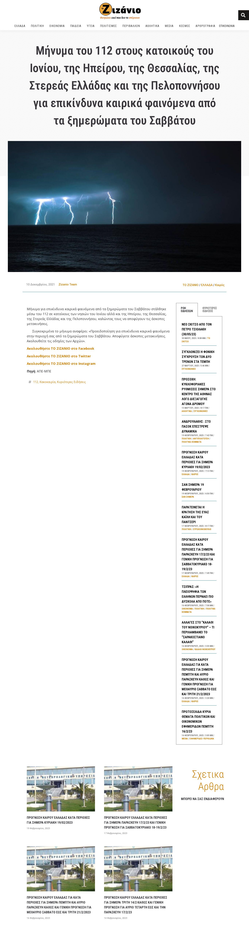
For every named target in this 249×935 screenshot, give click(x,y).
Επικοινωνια (227, 26)
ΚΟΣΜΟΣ (184, 26)
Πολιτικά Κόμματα (191, 442)
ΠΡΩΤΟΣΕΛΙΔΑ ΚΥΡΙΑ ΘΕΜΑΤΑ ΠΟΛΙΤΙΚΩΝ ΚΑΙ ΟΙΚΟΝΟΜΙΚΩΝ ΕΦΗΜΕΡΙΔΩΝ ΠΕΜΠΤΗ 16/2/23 (198, 721)
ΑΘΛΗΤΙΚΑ (152, 26)
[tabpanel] (199, 530)
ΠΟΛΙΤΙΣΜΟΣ (108, 26)
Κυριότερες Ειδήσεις (71, 382)
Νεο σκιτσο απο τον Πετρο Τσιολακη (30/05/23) (197, 329)
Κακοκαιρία (47, 382)
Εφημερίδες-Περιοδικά (202, 738)
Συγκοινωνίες (189, 369)
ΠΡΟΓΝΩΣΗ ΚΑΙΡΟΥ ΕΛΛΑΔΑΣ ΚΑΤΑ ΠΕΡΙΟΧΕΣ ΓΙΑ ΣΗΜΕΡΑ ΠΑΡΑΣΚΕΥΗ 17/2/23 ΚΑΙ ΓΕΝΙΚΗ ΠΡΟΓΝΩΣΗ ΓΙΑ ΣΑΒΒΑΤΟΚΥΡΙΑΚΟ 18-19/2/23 (198, 554)
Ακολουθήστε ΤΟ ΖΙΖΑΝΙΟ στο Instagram (61, 363)
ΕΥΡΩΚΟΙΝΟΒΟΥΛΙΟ (202, 529)
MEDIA (169, 26)
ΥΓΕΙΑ (91, 26)
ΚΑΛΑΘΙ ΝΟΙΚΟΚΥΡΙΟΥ (205, 649)
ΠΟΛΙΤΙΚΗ (37, 26)
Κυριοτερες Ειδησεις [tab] (210, 309)
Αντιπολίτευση (201, 438)
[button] (243, 15)
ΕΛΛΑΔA (19, 26)
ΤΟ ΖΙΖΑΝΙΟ (191, 285)
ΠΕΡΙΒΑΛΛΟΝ (131, 26)
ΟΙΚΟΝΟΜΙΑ (57, 26)
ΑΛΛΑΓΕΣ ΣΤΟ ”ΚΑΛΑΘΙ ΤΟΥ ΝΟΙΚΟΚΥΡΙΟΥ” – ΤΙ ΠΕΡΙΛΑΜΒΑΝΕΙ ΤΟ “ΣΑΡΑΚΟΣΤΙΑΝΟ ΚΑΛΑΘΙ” (198, 632)
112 (35, 382)
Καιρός (220, 285)
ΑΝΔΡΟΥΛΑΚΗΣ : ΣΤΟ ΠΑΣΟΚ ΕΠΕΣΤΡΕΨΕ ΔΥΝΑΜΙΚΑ (196, 426)
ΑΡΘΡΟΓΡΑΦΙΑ (205, 26)
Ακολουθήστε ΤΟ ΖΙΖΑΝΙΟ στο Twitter (59, 356)
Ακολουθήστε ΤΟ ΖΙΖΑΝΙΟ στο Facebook (60, 348)
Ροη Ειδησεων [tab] (187, 309)
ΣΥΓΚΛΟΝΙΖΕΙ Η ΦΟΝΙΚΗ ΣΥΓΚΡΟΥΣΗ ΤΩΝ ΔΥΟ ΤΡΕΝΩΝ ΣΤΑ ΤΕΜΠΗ (198, 357)
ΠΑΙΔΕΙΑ (75, 26)
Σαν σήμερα (188, 497)
